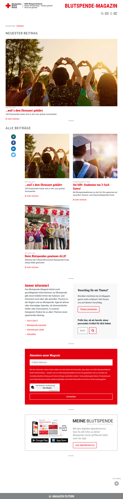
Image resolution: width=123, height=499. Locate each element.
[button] (102, 13)
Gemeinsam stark (81, 182)
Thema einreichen (88, 309)
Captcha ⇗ (54, 390)
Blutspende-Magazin (91, 6)
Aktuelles (11, 107)
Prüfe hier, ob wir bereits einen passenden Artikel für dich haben (94, 322)
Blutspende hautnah (36, 325)
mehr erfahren (13, 119)
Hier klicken (47, 388)
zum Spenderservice (84, 445)
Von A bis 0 (32, 320)
